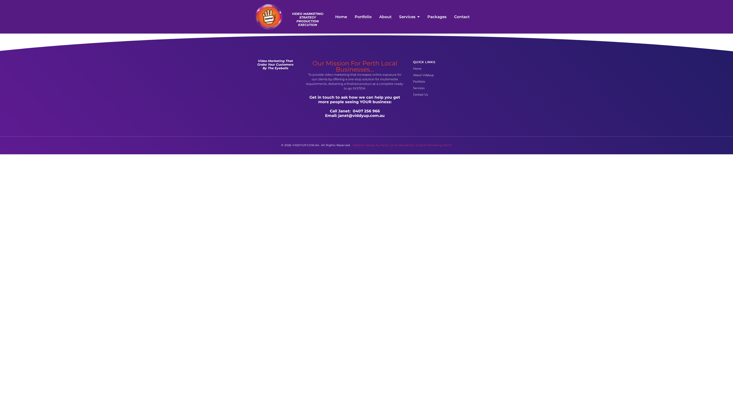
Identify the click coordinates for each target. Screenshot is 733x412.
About (385, 16)
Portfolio (363, 16)
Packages (436, 16)
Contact (462, 16)
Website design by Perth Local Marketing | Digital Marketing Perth (402, 145)
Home (341, 16)
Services (407, 16)
